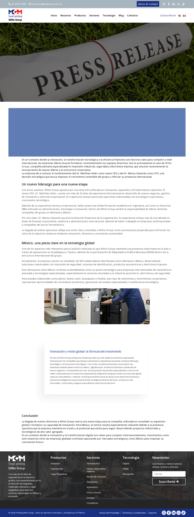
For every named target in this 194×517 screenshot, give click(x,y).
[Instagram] (164, 4)
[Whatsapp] (178, 4)
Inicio (54, 15)
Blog (121, 15)
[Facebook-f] (169, 4)
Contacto (132, 15)
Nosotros (65, 15)
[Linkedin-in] (174, 4)
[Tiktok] (183, 4)
